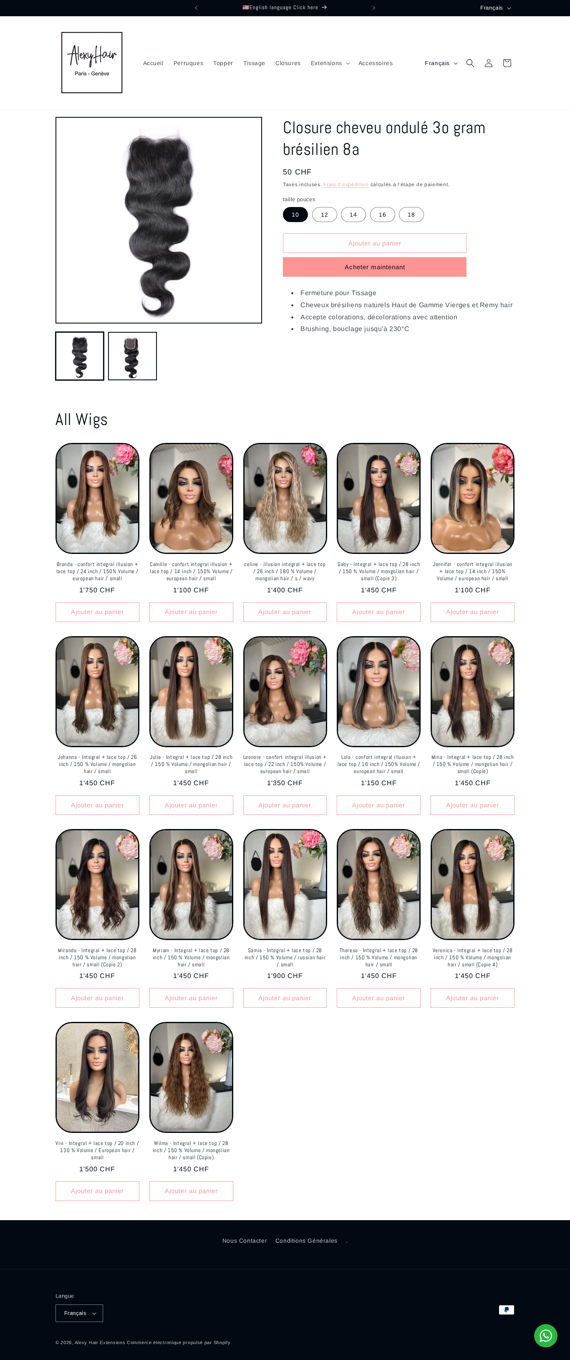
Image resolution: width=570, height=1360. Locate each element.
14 (353, 214)
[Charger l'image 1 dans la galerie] (79, 356)
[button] (329, 63)
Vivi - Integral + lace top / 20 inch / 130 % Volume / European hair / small (97, 1150)
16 (382, 214)
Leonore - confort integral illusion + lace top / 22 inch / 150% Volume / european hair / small (285, 764)
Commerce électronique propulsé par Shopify (178, 1342)
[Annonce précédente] (196, 8)
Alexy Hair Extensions (100, 1342)
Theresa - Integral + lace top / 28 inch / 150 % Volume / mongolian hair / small (379, 957)
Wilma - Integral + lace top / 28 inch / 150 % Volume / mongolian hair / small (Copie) (191, 1150)
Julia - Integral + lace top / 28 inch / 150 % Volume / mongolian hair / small (191, 764)
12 (324, 214)
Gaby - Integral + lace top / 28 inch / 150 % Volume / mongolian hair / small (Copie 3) (379, 571)
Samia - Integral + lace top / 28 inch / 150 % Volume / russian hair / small (285, 957)
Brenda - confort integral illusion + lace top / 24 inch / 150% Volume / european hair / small (97, 571)
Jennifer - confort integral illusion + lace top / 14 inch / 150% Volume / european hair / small (472, 571)
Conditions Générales (306, 1240)
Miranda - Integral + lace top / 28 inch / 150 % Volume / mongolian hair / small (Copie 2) (97, 957)
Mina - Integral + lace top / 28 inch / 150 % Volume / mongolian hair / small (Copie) (472, 764)
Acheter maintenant (375, 266)
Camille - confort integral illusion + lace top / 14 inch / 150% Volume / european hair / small (191, 571)
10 (295, 214)
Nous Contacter (244, 1240)
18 (411, 214)
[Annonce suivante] (374, 8)
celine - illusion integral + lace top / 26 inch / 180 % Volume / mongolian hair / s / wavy (284, 571)
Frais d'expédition (346, 184)
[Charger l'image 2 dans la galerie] (132, 356)
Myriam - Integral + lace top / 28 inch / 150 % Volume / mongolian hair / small (191, 957)
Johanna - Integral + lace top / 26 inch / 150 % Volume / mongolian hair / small (97, 764)
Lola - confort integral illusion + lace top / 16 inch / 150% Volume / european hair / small (379, 764)
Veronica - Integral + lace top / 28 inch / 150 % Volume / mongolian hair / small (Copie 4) (473, 957)
